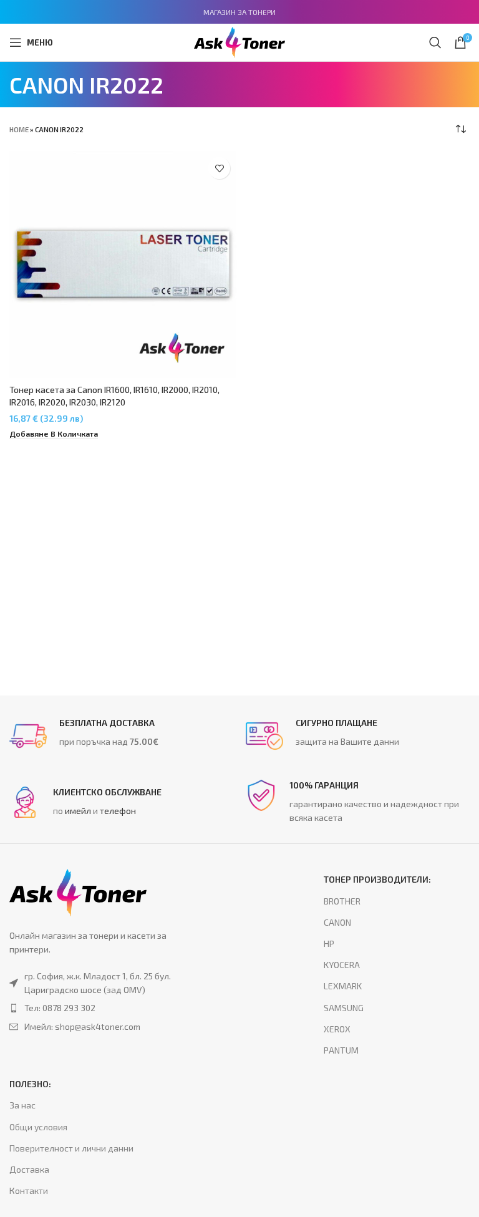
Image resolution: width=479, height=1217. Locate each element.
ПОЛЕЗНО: (30, 1084)
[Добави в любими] (219, 168)
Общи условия (38, 1127)
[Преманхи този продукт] (103, 1008)
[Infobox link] (121, 736)
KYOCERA (342, 964)
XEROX (337, 1029)
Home (19, 129)
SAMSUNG (344, 1007)
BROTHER (342, 901)
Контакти (28, 1190)
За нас (22, 1105)
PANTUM (341, 1050)
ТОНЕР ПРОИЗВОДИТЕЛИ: (377, 879)
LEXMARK (343, 986)
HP (329, 943)
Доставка (29, 1169)
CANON (337, 922)
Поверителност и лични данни (71, 1148)
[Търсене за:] (435, 42)
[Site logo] (239, 41)
